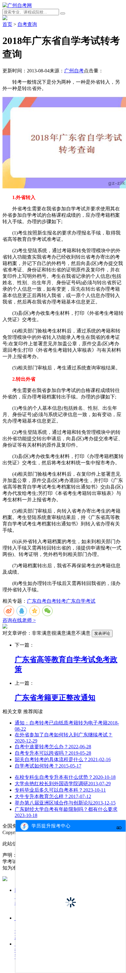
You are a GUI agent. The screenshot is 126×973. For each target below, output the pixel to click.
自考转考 (56, 601)
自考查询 (27, 24)
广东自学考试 (80, 601)
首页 (7, 24)
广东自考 (36, 601)
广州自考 (74, 70)
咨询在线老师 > (19, 620)
